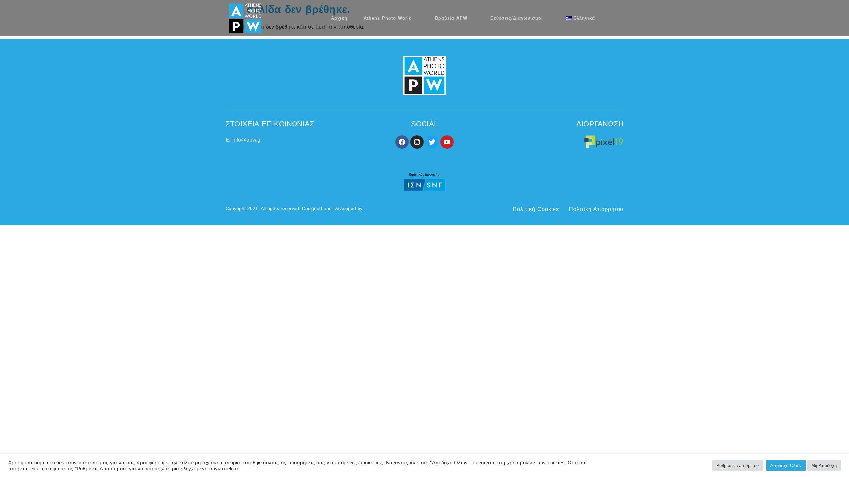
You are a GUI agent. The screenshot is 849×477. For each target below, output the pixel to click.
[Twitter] (432, 142)
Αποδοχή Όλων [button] (786, 465)
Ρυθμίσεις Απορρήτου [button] (737, 465)
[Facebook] (402, 142)
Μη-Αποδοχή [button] (824, 465)
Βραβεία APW (451, 18)
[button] (620, 18)
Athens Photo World (388, 18)
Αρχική (339, 18)
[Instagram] (417, 142)
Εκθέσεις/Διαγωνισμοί (516, 18)
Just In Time (377, 208)
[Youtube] (447, 142)
